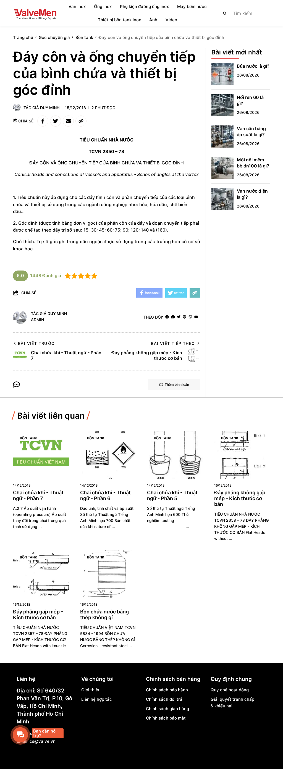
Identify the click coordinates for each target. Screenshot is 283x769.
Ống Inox (103, 6)
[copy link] (81, 121)
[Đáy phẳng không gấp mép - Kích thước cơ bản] (242, 455)
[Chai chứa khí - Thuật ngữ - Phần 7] (41, 455)
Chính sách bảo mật (166, 718)
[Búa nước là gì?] (222, 74)
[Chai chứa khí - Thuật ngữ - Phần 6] (108, 455)
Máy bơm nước (192, 6)
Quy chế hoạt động (230, 689)
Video (171, 19)
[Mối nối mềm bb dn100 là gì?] (222, 168)
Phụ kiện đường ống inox (144, 6)
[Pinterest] (184, 317)
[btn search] (225, 13)
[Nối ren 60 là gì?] (222, 105)
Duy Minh (49, 107)
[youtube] (196, 317)
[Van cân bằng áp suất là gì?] (222, 136)
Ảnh (153, 19)
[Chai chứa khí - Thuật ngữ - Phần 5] (175, 455)
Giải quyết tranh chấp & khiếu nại (232, 702)
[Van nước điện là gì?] (222, 199)
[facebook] (167, 317)
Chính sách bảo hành (167, 689)
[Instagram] (190, 317)
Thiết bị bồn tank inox (119, 19)
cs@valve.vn (43, 741)
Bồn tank (28, 438)
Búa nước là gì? (253, 66)
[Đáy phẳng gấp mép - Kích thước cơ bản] (41, 574)
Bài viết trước (36, 343)
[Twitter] (178, 317)
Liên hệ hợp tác (96, 699)
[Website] (173, 317)
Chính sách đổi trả (164, 699)
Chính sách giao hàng (167, 708)
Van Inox (77, 6)
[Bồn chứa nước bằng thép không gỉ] (108, 574)
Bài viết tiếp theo (173, 343)
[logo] (35, 13)
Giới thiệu (91, 689)
